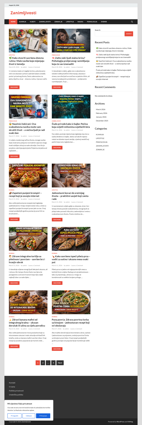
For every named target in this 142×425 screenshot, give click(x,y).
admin (25, 67)
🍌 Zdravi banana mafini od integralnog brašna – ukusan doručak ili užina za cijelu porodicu (27, 322)
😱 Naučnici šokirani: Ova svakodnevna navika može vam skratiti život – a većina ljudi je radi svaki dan (113, 63)
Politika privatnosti (16, 391)
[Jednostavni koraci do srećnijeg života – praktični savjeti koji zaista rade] (71, 175)
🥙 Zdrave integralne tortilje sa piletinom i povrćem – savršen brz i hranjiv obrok (27, 259)
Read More (13, 86)
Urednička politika (16, 395)
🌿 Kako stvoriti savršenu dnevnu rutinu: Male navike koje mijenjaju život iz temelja (26, 60)
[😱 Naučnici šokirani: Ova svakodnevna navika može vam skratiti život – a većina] (28, 106)
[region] (28, 410)
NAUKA (80, 22)
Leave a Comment (34, 67)
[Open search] (132, 21)
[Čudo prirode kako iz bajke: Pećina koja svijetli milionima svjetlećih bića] (71, 106)
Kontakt (12, 383)
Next (60, 363)
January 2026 (101, 117)
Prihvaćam (43, 416)
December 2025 (102, 121)
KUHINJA (22, 22)
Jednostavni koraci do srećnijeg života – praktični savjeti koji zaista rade (70, 196)
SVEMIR (104, 22)
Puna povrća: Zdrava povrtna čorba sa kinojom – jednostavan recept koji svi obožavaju (71, 322)
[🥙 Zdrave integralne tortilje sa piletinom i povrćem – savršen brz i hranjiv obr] (28, 239)
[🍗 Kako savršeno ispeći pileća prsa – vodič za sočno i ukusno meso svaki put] (71, 239)
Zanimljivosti (23, 12)
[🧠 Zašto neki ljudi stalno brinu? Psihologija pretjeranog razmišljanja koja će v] (71, 40)
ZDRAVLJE (58, 22)
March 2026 (100, 109)
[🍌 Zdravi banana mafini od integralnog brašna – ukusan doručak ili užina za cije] (28, 302)
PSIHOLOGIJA (92, 22)
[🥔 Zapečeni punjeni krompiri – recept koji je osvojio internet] (28, 175)
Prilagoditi (14, 416)
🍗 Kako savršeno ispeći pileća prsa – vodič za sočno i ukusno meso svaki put (71, 259)
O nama (12, 387)
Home (13, 22)
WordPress (120, 422)
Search (97, 30)
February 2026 (101, 113)
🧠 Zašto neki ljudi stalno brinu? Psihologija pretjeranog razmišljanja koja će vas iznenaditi (70, 60)
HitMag (130, 422)
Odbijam (29, 416)
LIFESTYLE (70, 22)
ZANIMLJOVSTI (45, 22)
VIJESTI (32, 22)
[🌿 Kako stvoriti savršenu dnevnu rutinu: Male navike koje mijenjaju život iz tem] (28, 40)
